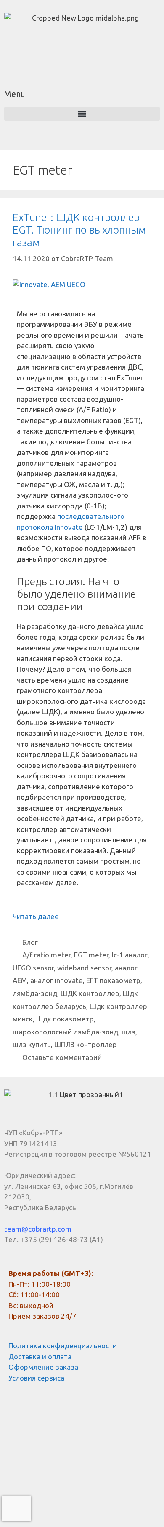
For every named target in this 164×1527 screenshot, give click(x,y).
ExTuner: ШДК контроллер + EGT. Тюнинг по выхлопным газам (80, 229)
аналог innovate (56, 980)
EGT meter (91, 955)
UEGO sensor (33, 968)
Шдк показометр (65, 1019)
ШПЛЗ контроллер (85, 1044)
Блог (30, 942)
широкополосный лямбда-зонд (65, 1032)
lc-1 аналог (130, 955)
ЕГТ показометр (113, 980)
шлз (128, 1032)
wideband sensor (84, 968)
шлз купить (32, 1044)
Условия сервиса (36, 1378)
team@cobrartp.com (37, 1229)
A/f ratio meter (46, 955)
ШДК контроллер (90, 993)
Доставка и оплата (39, 1356)
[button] (82, 114)
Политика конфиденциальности (62, 1346)
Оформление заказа (43, 1367)
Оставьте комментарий (62, 1057)
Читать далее (36, 916)
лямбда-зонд (35, 993)
